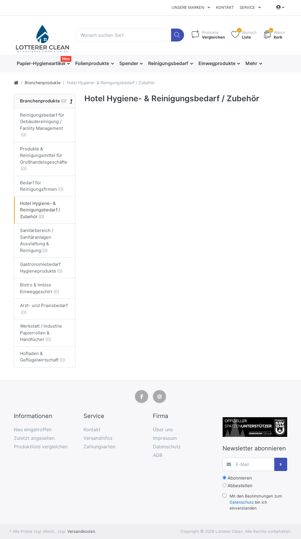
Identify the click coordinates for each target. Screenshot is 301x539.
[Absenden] (280, 464)
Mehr (251, 63)
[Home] (16, 82)
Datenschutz (242, 502)
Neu (66, 58)
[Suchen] (177, 35)
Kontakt (225, 7)
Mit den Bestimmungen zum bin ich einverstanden (256, 502)
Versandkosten (81, 531)
